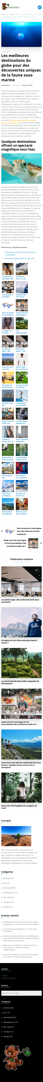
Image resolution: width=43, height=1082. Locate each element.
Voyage (6, 907)
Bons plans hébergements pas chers (19, 258)
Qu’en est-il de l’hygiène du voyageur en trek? (19, 807)
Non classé (7, 897)
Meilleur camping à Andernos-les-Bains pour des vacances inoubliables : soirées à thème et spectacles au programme (21, 938)
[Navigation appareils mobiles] (40, 7)
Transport (7, 902)
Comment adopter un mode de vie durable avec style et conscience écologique (20, 956)
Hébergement (9, 893)
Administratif (8, 888)
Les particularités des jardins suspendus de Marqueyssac (20, 682)
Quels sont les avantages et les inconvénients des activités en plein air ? (19, 723)
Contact (4, 975)
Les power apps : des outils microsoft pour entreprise (20, 601)
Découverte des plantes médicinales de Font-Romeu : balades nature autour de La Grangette (21, 765)
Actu (5, 883)
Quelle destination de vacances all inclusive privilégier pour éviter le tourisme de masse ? (21, 923)
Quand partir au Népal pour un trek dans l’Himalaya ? (20, 930)
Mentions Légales (8, 978)
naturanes (5, 85)
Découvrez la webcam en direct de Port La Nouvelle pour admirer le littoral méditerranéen (20, 947)
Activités (5, 52)
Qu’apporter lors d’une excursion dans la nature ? (19, 641)
